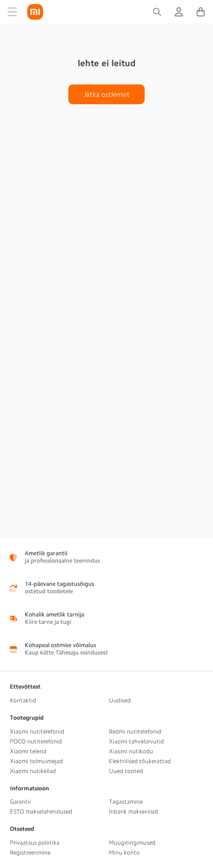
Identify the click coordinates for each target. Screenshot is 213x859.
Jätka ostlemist (106, 94)
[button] (12, 12)
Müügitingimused (132, 843)
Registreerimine (30, 853)
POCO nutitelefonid (36, 741)
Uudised (120, 700)
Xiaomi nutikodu (131, 751)
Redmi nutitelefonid (135, 732)
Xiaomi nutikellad (33, 771)
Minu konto (124, 853)
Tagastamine (126, 802)
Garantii (20, 802)
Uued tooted (126, 771)
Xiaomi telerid (28, 751)
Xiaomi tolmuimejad (36, 761)
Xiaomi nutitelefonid (37, 732)
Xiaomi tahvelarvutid (136, 741)
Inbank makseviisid (133, 812)
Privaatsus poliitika (34, 843)
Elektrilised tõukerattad (140, 761)
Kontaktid (23, 700)
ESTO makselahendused (41, 812)
